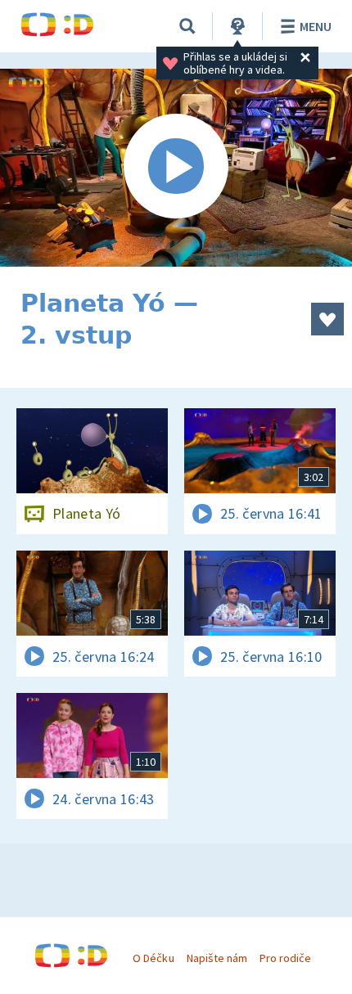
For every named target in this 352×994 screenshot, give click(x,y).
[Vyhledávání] (187, 26)
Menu (316, 26)
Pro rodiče (285, 958)
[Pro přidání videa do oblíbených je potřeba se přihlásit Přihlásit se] (327, 319)
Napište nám (217, 958)
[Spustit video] (176, 168)
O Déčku (153, 958)
